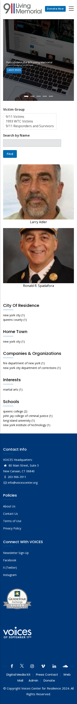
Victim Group (14, 109)
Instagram (10, 575)
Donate (49, 680)
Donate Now (55, 8)
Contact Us (10, 514)
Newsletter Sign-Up (16, 553)
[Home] (22, 9)
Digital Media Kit (18, 674)
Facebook (9, 560)
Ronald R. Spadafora (38, 285)
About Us (9, 506)
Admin (33, 680)
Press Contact (47, 674)
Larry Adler (38, 222)
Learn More (14, 69)
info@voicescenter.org (23, 483)
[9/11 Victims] (29, 116)
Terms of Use (12, 521)
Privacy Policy (12, 528)
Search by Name (16, 135)
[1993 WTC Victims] (29, 121)
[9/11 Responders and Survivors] (29, 126)
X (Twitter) (10, 567)
